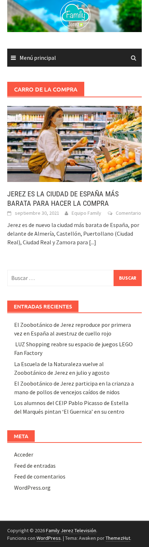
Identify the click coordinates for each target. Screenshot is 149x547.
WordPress (49, 538)
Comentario (128, 213)
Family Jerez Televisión (71, 530)
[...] (92, 242)
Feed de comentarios (39, 476)
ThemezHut (118, 538)
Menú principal (38, 57)
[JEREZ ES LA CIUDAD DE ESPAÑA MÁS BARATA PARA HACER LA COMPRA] (74, 143)
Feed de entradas (35, 465)
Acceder (23, 454)
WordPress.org (32, 487)
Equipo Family (86, 213)
